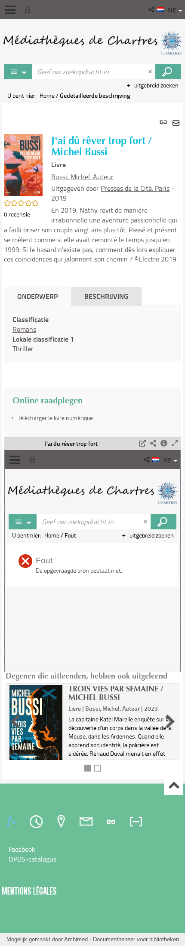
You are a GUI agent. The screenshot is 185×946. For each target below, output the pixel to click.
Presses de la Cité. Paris (135, 188)
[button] (152, 9)
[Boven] (173, 786)
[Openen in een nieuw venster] (142, 443)
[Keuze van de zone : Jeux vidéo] (18, 71)
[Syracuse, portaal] (92, 43)
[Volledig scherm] (174, 443)
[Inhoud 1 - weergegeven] (87, 768)
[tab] (12, 822)
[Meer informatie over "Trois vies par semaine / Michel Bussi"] (36, 727)
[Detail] (164, 443)
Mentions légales (29, 891)
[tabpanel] (92, 441)
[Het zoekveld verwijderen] (151, 71)
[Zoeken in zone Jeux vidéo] (168, 71)
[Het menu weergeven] (10, 9)
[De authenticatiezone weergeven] (29, 9)
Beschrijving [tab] (106, 296)
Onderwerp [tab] (37, 296)
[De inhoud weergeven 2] (97, 768)
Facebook (22, 849)
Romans (24, 329)
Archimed (76, 939)
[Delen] (153, 443)
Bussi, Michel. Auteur (82, 176)
